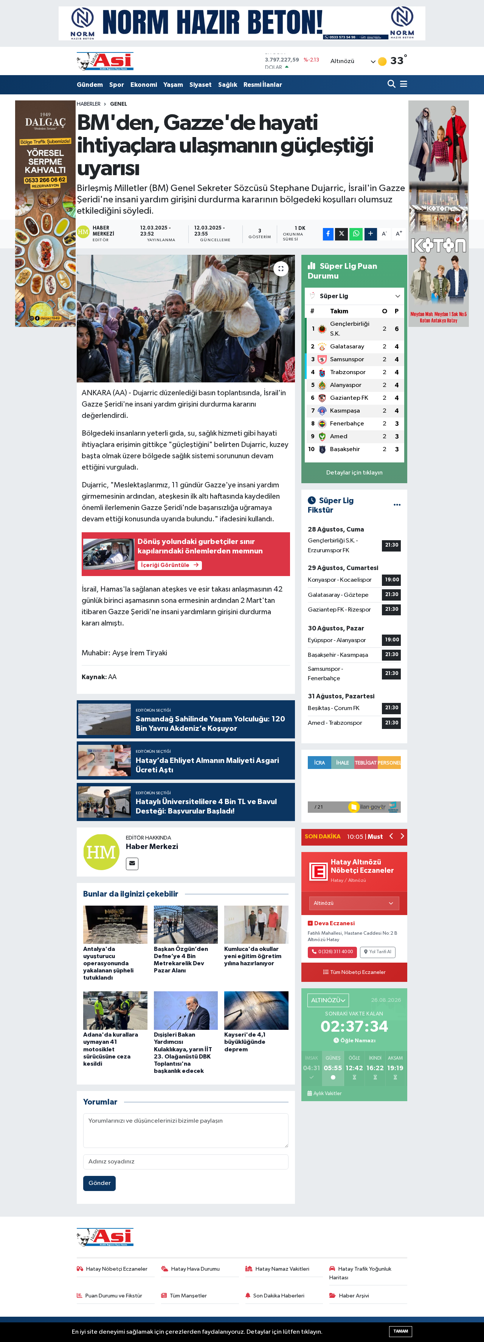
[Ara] (392, 85)
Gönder (99, 1183)
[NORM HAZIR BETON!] (242, 23)
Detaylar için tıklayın (354, 473)
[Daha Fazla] (371, 234)
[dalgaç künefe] (45, 213)
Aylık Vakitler (327, 1093)
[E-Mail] (132, 864)
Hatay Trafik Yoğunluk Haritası (360, 1273)
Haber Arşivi (354, 1296)
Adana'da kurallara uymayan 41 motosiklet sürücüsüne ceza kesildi (110, 1049)
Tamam (400, 1331)
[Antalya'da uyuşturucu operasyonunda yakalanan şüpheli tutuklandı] (115, 924)
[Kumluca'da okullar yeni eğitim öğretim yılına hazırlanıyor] (256, 924)
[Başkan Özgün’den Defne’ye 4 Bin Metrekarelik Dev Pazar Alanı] (186, 924)
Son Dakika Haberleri (278, 1296)
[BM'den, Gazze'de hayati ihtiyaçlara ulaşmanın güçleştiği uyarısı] (186, 318)
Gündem (90, 85)
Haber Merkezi (152, 846)
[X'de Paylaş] (341, 234)
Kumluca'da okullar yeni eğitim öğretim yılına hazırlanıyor (252, 956)
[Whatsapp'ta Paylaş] (356, 234)
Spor (116, 85)
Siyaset (200, 85)
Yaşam (173, 85)
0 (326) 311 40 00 (335, 952)
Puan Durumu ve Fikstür (113, 1296)
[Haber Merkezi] (101, 852)
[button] (391, 837)
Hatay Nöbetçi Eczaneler (116, 1269)
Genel (118, 104)
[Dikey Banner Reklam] (438, 213)
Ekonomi (143, 85)
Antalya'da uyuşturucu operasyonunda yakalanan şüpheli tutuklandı (108, 963)
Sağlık (227, 85)
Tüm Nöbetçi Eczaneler (358, 972)
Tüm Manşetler (188, 1296)
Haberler (89, 104)
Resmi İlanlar (263, 85)
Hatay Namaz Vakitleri (282, 1269)
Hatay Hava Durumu (195, 1269)
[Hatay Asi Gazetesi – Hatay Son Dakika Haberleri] (105, 61)
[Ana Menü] (402, 85)
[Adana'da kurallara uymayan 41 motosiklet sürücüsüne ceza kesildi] (115, 1010)
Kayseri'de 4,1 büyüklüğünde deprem (245, 1042)
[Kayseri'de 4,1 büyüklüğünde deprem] (256, 1010)
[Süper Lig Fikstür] (397, 505)
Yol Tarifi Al (380, 952)
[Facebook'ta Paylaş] (328, 234)
